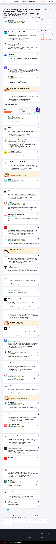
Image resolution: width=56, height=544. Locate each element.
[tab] (6, 515)
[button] (47, 1)
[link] (24, 1)
